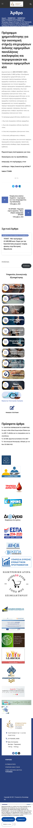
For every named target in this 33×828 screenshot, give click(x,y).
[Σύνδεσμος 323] (12, 408)
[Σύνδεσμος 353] (16, 770)
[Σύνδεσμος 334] (16, 562)
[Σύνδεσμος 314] (13, 321)
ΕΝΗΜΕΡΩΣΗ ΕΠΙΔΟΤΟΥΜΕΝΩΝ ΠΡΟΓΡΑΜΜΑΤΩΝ (15, 235)
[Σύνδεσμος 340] (11, 674)
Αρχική (4, 18)
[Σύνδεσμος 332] (13, 533)
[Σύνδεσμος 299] (16, 186)
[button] (30, 4)
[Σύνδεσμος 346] (16, 738)
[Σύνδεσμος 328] (11, 472)
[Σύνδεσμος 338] (13, 640)
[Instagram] (19, 753)
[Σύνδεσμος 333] (13, 548)
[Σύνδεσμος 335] (16, 583)
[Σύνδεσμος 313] (13, 310)
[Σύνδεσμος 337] (13, 625)
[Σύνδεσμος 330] (13, 502)
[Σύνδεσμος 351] (16, 764)
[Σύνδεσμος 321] (11, 395)
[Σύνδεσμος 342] (16, 702)
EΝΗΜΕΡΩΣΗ (11, 18)
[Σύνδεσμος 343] (5, 710)
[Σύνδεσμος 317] (13, 353)
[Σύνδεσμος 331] (13, 517)
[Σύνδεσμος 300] (20, 186)
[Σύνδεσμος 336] (13, 609)
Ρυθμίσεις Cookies (7, 824)
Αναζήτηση (5, 262)
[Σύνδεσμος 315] (13, 331)
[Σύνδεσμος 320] (13, 385)
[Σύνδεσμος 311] (13, 288)
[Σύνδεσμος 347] (16, 744)
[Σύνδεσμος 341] (13, 692)
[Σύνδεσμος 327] (6, 460)
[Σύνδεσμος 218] (16, 4)
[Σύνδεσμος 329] (13, 487)
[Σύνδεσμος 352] (16, 767)
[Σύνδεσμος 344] (16, 724)
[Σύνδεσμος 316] (13, 342)
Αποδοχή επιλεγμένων (8, 819)
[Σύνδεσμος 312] (13, 299)
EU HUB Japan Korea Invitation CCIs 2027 (16, 439)
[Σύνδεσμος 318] (13, 364)
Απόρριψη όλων (21, 819)
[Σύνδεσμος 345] (16, 734)
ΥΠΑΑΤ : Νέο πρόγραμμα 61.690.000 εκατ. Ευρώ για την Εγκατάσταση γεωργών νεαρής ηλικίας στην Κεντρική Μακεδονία (15, 244)
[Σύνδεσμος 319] (13, 375)
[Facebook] (13, 753)
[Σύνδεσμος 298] (13, 186)
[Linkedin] (16, 753)
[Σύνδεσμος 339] (13, 655)
